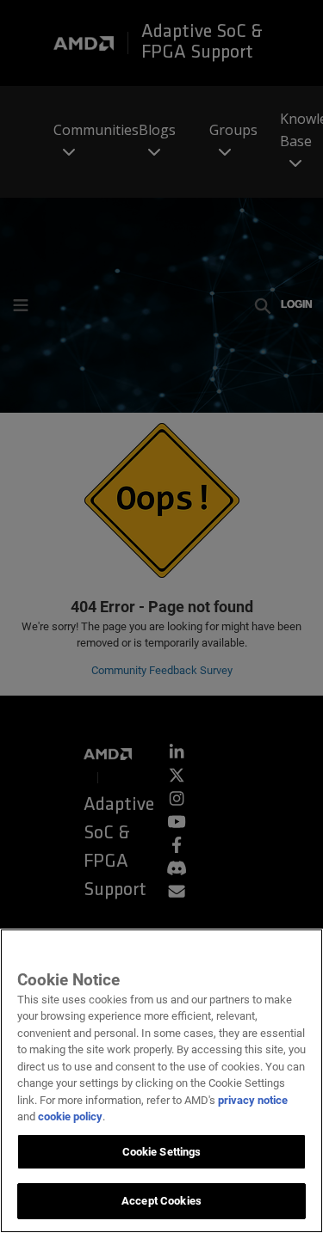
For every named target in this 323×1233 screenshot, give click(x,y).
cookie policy (70, 1116)
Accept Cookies (161, 1200)
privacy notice (253, 1100)
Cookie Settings (162, 1151)
